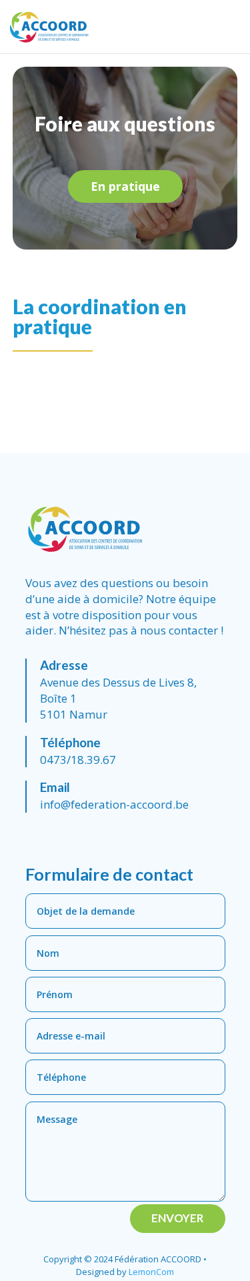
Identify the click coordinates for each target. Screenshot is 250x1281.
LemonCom (151, 1272)
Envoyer (177, 1218)
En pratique (125, 186)
